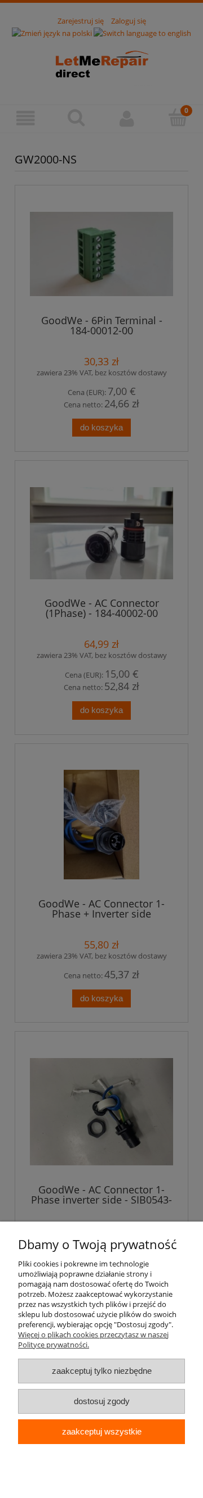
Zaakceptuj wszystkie (102, 1431)
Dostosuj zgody (102, 1401)
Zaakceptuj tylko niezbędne (102, 1371)
